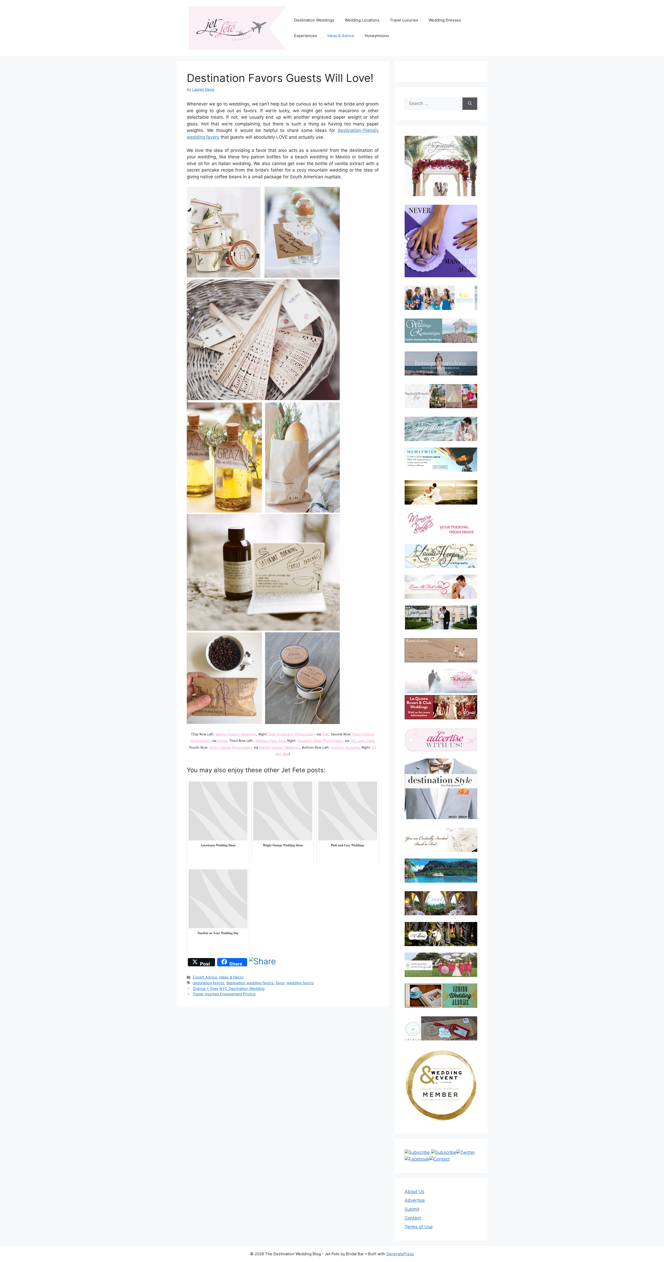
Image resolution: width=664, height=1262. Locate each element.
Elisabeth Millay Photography (321, 741)
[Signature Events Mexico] (441, 429)
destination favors (208, 983)
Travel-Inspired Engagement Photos (224, 994)
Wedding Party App (270, 741)
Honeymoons (377, 35)
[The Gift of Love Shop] (441, 934)
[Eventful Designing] (441, 903)
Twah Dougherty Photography (291, 734)
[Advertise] (441, 740)
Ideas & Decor (231, 977)
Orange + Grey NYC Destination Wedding (229, 988)
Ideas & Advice (340, 35)
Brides (222, 741)
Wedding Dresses (444, 20)
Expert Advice (205, 977)
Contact (413, 1218)
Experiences (305, 35)
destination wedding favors (250, 983)
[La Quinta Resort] (441, 717)
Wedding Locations (362, 20)
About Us (414, 1191)
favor (280, 983)
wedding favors (300, 983)
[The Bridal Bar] (441, 682)
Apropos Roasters (345, 747)
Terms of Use (419, 1226)
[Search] (469, 103)
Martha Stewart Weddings (236, 734)
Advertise (415, 1200)
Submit (412, 1209)
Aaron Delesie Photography (231, 747)
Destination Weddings (314, 20)
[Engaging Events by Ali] (441, 965)
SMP (325, 734)
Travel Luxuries (404, 20)
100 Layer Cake (362, 741)
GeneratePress (400, 1253)
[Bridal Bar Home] (441, 840)
